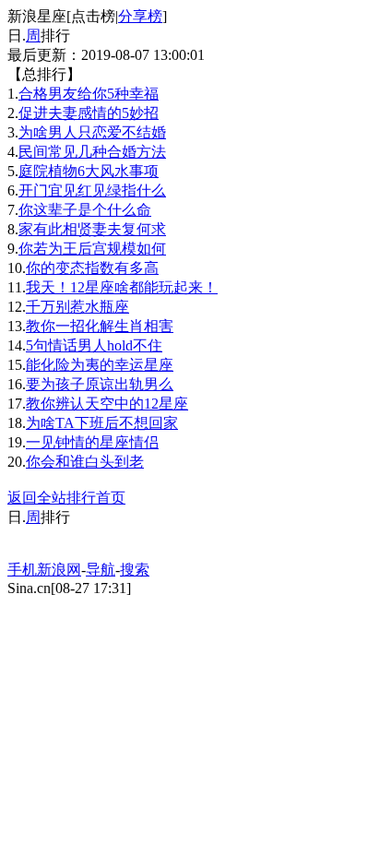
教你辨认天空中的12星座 (107, 403)
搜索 (134, 569)
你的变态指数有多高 (92, 268)
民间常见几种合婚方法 (92, 152)
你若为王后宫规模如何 (92, 248)
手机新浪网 (44, 569)
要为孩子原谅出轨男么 (99, 384)
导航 (100, 569)
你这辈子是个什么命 (84, 210)
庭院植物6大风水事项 (88, 171)
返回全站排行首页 (66, 497)
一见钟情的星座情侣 (92, 442)
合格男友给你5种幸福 (88, 93)
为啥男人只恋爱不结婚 (92, 132)
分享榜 (140, 16)
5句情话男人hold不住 (94, 345)
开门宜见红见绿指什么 (92, 190)
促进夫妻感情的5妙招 (88, 113)
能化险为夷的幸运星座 (99, 365)
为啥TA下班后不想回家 (102, 423)
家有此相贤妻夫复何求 (92, 229)
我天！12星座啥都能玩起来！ (122, 287)
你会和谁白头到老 (85, 462)
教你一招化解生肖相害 (99, 326)
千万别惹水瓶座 (77, 307)
